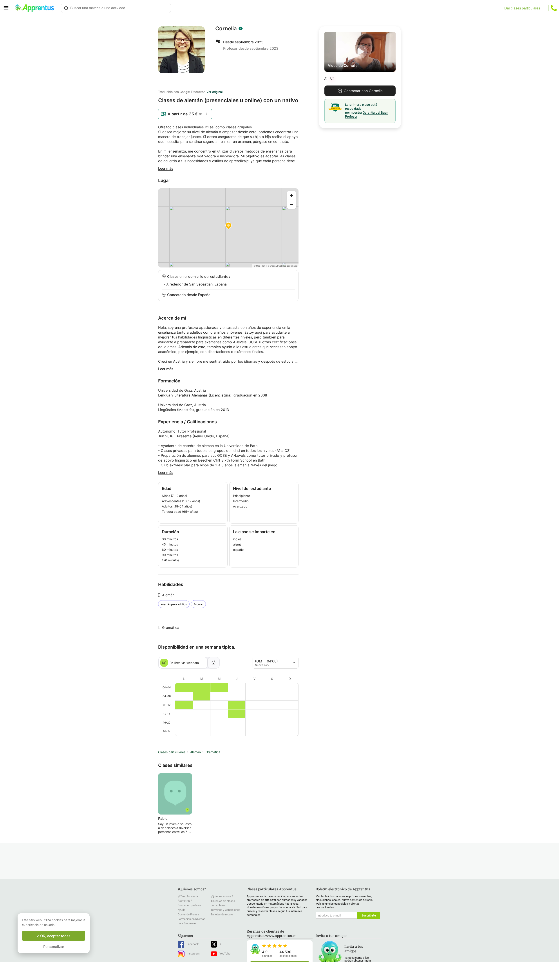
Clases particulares (171, 752)
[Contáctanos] (554, 8)
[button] (332, 78)
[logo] (36, 8)
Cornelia (226, 29)
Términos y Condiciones (225, 909)
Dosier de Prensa (188, 914)
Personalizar (53, 946)
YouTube (224, 953)
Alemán (168, 595)
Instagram (193, 953)
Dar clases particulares (522, 8)
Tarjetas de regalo (222, 914)
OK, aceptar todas (55, 936)
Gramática (170, 627)
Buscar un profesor (189, 905)
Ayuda (181, 909)
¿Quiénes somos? (222, 896)
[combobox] (116, 8)
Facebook (192, 944)
